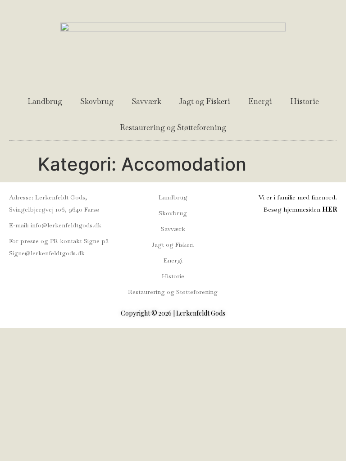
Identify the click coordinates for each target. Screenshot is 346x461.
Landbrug (44, 101)
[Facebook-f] (13, 272)
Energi (260, 101)
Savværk (146, 101)
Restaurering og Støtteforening (173, 127)
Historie (304, 101)
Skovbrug (97, 101)
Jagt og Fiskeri (204, 101)
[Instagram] (30, 272)
